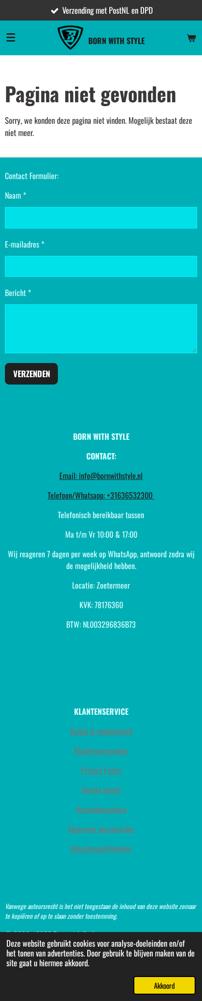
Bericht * (18, 292)
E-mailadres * (24, 244)
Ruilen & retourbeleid (101, 731)
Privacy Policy (101, 770)
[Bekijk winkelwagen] (191, 38)
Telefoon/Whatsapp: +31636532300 (101, 495)
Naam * (15, 195)
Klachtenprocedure (101, 750)
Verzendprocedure (101, 809)
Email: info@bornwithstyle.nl (101, 475)
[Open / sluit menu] (11, 38)
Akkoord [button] (164, 985)
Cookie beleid (101, 790)
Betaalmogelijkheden (101, 848)
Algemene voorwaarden (101, 829)
